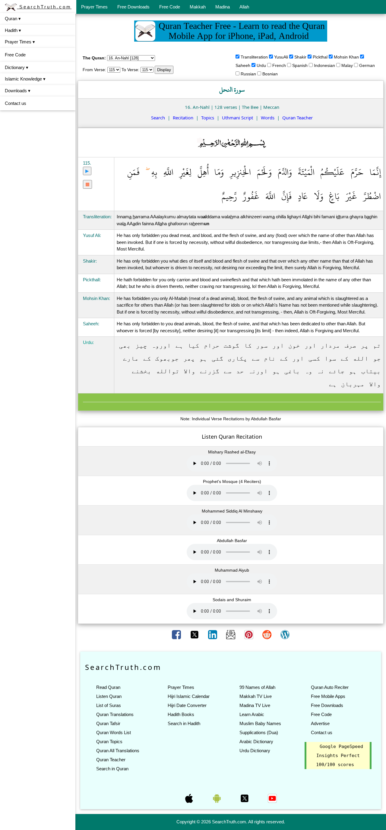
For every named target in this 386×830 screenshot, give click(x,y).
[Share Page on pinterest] (249, 634)
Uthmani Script (237, 118)
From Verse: (94, 69)
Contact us (15, 103)
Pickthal (320, 57)
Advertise (320, 723)
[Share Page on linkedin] (213, 634)
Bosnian (270, 73)
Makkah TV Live (255, 696)
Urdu (261, 65)
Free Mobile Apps (328, 696)
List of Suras (108, 705)
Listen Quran (109, 696)
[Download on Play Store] (217, 798)
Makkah (198, 6)
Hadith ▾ (13, 30)
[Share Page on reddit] (267, 634)
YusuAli (281, 57)
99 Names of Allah (257, 687)
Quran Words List (113, 732)
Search (158, 118)
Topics (207, 118)
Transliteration (254, 57)
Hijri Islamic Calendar (189, 696)
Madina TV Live (254, 705)
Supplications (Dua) (258, 732)
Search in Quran (112, 768)
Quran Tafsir (108, 723)
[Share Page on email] (231, 634)
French (279, 65)
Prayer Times (94, 6)
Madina (222, 6)
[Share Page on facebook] (177, 634)
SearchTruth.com (44, 6)
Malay (347, 65)
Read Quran (108, 687)
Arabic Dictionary (256, 741)
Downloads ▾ (17, 90)
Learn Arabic (251, 714)
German (367, 65)
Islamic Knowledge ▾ (25, 78)
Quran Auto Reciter (330, 687)
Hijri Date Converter (187, 705)
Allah (244, 6)
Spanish (300, 65)
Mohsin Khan (346, 57)
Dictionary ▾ (16, 67)
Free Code (169, 6)
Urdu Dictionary (254, 750)
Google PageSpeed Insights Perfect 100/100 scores (339, 755)
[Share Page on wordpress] (285, 634)
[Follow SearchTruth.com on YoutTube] (272, 798)
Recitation (183, 118)
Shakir (300, 57)
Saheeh (243, 65)
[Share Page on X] (195, 634)
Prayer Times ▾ (20, 41)
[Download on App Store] (190, 798)
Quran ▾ (13, 18)
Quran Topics (109, 741)
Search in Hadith (184, 723)
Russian (248, 73)
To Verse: (130, 69)
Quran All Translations (117, 750)
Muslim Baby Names (260, 723)
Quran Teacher (297, 118)
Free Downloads (133, 6)
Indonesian (324, 65)
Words (267, 118)
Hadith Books (181, 714)
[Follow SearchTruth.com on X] (245, 798)
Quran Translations (115, 714)
